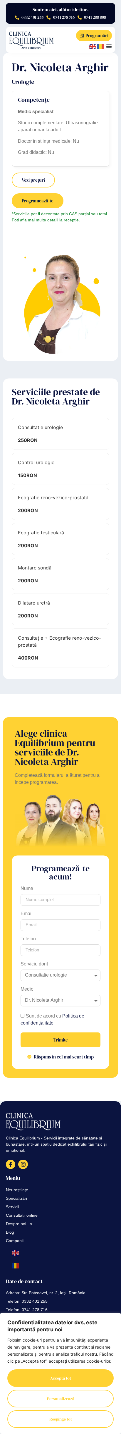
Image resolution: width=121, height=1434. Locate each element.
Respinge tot (60, 1419)
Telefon (28, 940)
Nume (27, 889)
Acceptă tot (60, 1378)
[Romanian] (101, 46)
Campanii (14, 1241)
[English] (93, 46)
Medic (27, 990)
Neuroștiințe (17, 1190)
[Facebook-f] (10, 1164)
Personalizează (60, 1399)
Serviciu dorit (34, 965)
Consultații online (22, 1216)
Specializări (16, 1199)
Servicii (12, 1207)
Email (27, 915)
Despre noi (16, 1224)
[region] (60, 1373)
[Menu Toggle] (109, 46)
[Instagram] (23, 1164)
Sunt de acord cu (52, 1020)
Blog (10, 1233)
